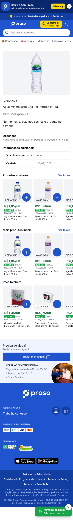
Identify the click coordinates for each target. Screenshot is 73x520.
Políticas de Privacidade (36, 474)
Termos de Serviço (58, 479)
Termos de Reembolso (36, 484)
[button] (58, 6)
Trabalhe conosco (15, 413)
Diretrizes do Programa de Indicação (25, 479)
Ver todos (64, 175)
